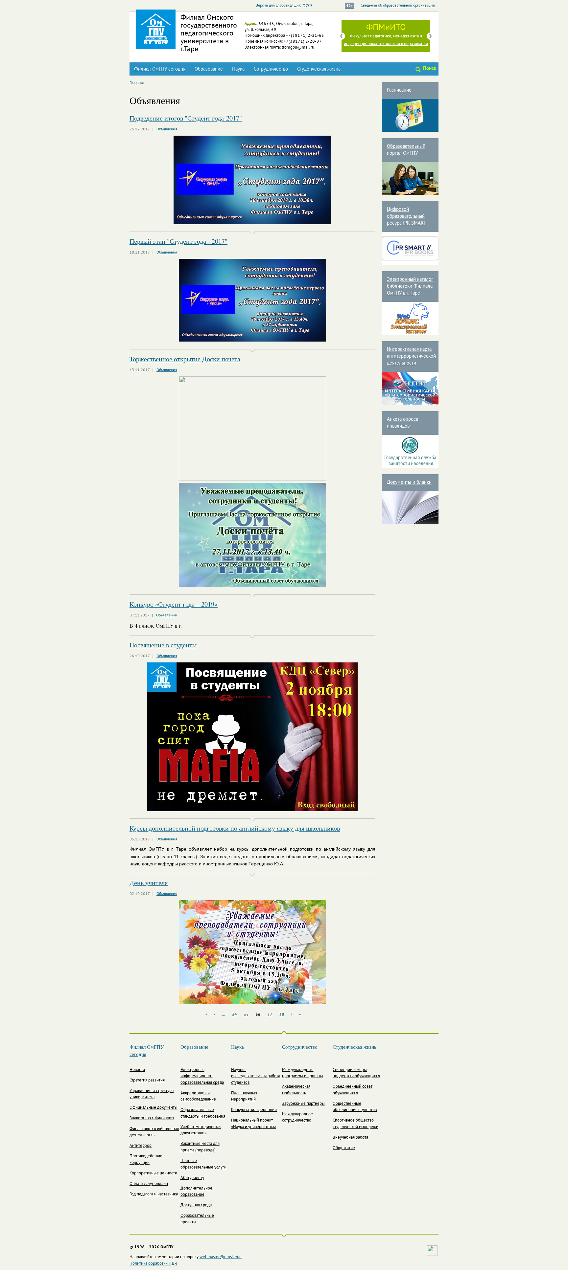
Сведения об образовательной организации (398, 5)
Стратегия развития (147, 1080)
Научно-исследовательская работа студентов (255, 1076)
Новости (137, 1070)
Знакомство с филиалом (152, 1118)
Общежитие (344, 1148)
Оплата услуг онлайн (149, 1184)
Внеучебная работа (350, 1138)
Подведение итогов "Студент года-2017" (186, 118)
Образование (209, 69)
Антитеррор (141, 1146)
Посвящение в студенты (163, 644)
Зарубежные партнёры (303, 1104)
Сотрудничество (271, 69)
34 (234, 1014)
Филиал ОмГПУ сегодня (159, 69)
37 (269, 1014)
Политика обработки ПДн (153, 1264)
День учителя (149, 882)
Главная (137, 83)
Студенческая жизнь (319, 69)
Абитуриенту (192, 1178)
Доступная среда (196, 1205)
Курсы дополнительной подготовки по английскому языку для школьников (235, 828)
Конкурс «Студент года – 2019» (174, 604)
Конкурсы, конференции (254, 1110)
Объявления (166, 129)
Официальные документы (154, 1108)
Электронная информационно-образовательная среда (202, 1076)
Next (430, 36)
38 (281, 1014)
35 (246, 1014)
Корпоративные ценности (153, 1173)
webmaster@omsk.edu (221, 1257)
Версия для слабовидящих (278, 5)
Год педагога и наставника (154, 1194)
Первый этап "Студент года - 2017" (178, 241)
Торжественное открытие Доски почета (185, 358)
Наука (238, 69)
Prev (341, 36)
